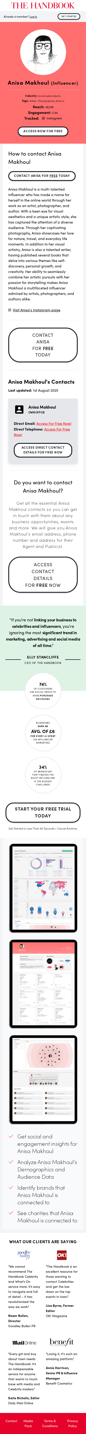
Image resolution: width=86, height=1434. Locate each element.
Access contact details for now (43, 574)
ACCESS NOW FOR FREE (42, 131)
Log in (33, 16)
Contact (11, 1421)
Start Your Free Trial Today (43, 812)
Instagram (54, 118)
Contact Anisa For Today (42, 175)
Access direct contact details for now (43, 449)
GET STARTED (69, 16)
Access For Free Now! (53, 423)
